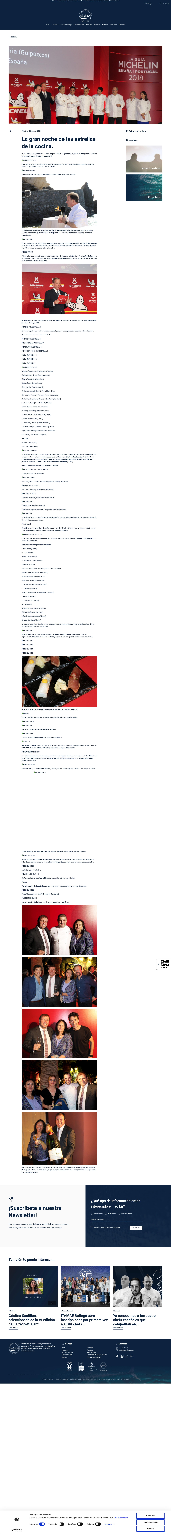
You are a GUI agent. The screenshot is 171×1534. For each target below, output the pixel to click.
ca (161, 3)
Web (63, 1348)
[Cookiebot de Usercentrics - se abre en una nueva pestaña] (16, 1530)
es (169, 3)
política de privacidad (113, 1227)
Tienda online (91, 1352)
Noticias (105, 25)
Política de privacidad (61, 1379)
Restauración (98, 1214)
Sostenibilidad (79, 25)
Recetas (97, 25)
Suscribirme (136, 1228)
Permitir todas (150, 1516)
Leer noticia (13, 1327)
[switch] (61, 1524)
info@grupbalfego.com (126, 1350)
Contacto (122, 25)
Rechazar (150, 1529)
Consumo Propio (126, 1214)
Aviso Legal (73, 1379)
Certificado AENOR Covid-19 (97, 1355)
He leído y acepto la (107, 1227)
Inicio (48, 25)
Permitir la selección (150, 1522)
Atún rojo (89, 25)
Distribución (112, 1214)
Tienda (146, 3)
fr (166, 3)
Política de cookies (121, 1518)
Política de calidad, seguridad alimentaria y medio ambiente (96, 1379)
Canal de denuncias (123, 1379)
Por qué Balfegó (66, 25)
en (163, 3)
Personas (113, 25)
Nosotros (55, 25)
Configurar (108, 1524)
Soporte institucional (94, 1357)
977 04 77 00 (123, 1348)
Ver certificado (115, 1)
